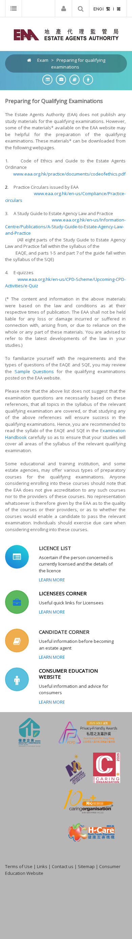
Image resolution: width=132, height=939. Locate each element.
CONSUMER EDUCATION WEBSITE (68, 673)
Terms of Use (18, 866)
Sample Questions (34, 371)
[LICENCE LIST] (45, 79)
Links (42, 866)
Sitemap (86, 866)
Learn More (52, 580)
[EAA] (66, 34)
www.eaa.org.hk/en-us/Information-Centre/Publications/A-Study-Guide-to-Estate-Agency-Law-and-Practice (65, 226)
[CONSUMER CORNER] (86, 79)
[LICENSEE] (59, 79)
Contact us (62, 866)
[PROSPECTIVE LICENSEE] (73, 79)
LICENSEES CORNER (63, 593)
